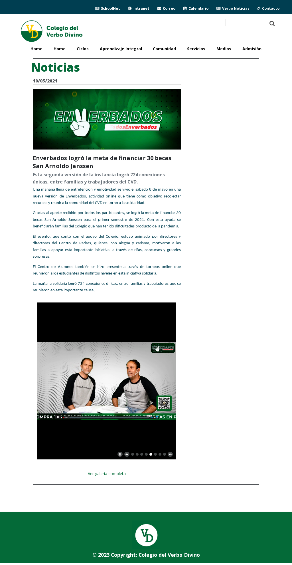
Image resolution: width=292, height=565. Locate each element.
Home (60, 48)
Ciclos (83, 48)
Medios (223, 48)
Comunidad (164, 48)
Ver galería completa (107, 473)
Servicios (196, 48)
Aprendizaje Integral (121, 48)
